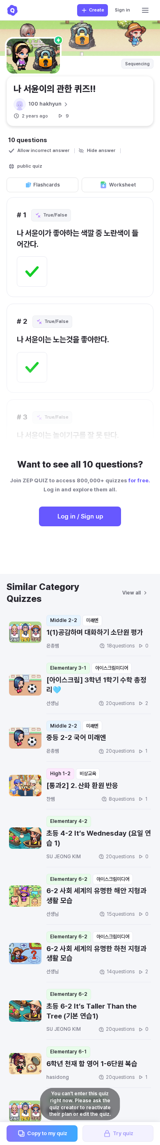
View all (131, 593)
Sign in (122, 10)
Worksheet (122, 185)
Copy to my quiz (47, 1133)
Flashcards (46, 185)
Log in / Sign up (80, 516)
